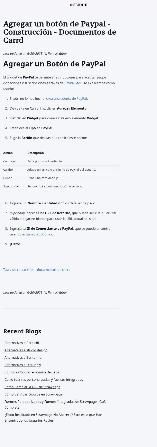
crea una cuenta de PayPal (66, 98)
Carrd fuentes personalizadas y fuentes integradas (43, 379)
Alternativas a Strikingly (22, 365)
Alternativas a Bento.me (22, 357)
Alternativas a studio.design (25, 350)
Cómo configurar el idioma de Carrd (32, 372)
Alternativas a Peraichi (21, 343)
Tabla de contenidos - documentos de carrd (37, 269)
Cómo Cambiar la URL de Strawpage (32, 387)
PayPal (69, 83)
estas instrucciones (37, 234)
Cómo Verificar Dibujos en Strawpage (33, 394)
